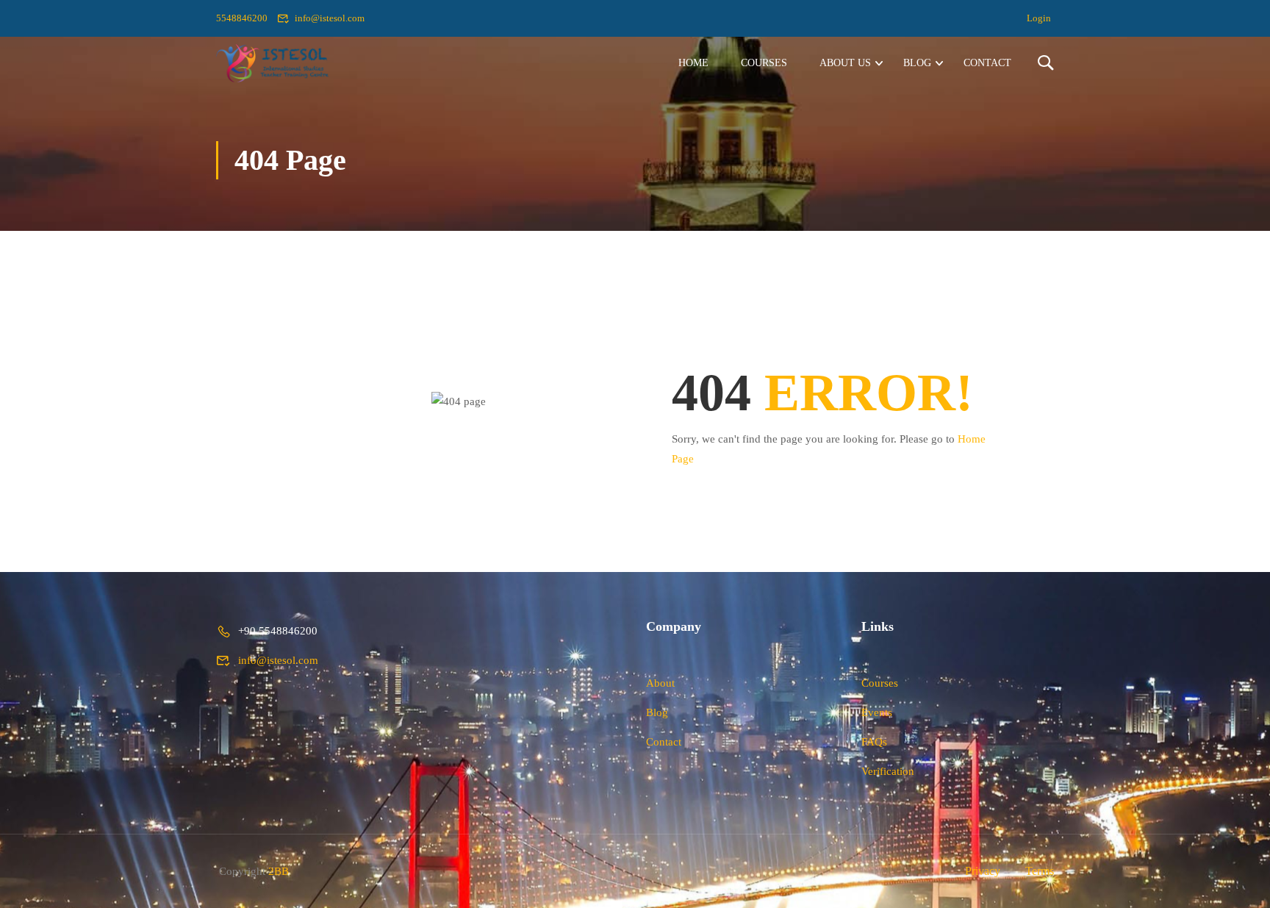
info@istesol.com (330, 18)
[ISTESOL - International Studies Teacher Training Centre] (272, 63)
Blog (917, 62)
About (660, 683)
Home (693, 62)
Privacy (982, 871)
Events (876, 712)
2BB (278, 871)
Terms (1039, 871)
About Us (845, 62)
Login (1039, 18)
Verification (887, 771)
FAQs (874, 742)
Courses (764, 62)
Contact (987, 62)
